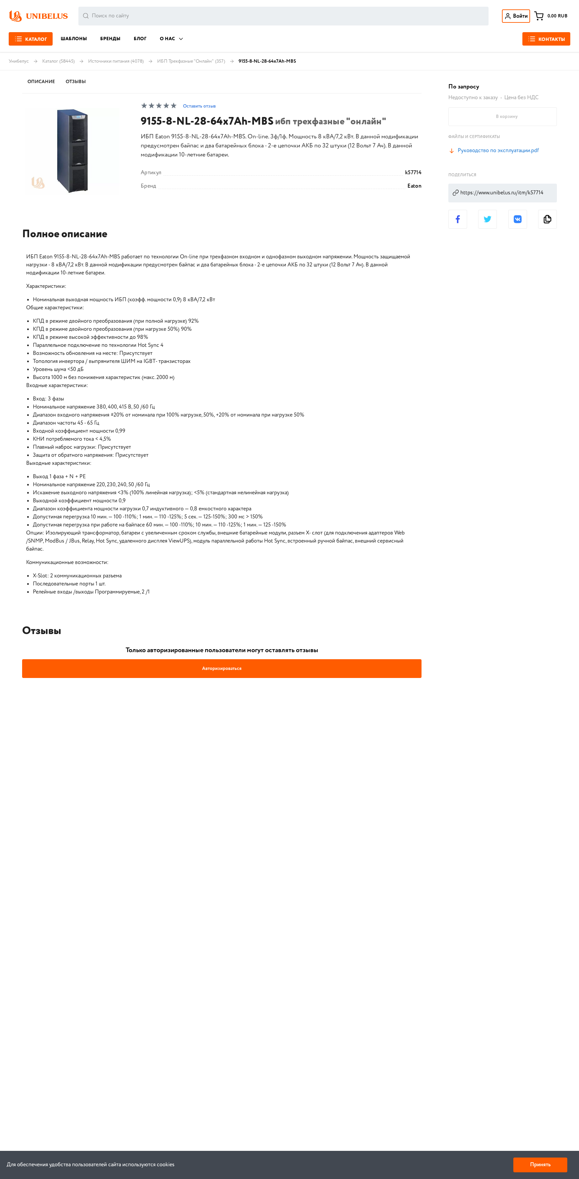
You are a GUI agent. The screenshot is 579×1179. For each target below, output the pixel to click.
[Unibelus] (38, 16)
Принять (540, 1165)
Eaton (414, 186)
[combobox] (283, 16)
